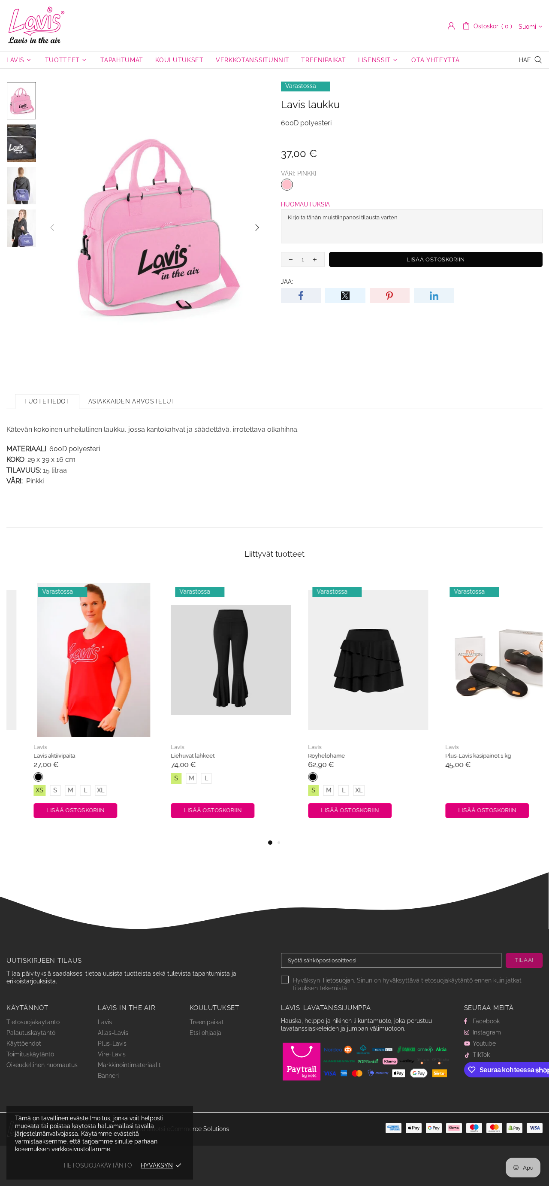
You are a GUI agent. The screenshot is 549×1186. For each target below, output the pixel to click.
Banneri (108, 1075)
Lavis (36, 25)
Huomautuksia (305, 204)
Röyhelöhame (301, 755)
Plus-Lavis (112, 1043)
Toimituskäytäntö (30, 1054)
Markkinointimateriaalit (129, 1065)
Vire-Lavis (112, 1054)
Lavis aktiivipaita (29, 755)
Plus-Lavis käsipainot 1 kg (453, 755)
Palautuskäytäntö (30, 1032)
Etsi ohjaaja (205, 1032)
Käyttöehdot (23, 1043)
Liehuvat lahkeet (168, 755)
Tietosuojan (338, 980)
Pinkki (287, 184)
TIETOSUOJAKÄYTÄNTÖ (97, 1165)
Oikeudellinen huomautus (42, 1065)
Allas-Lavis (113, 1032)
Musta (13, 777)
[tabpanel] (68, 705)
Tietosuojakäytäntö (33, 1022)
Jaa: (287, 281)
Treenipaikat (207, 1022)
